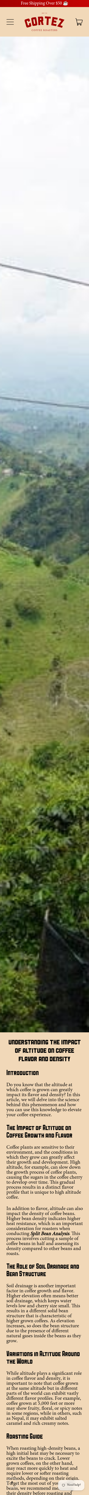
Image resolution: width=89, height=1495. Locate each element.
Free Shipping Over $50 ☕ (44, 3)
